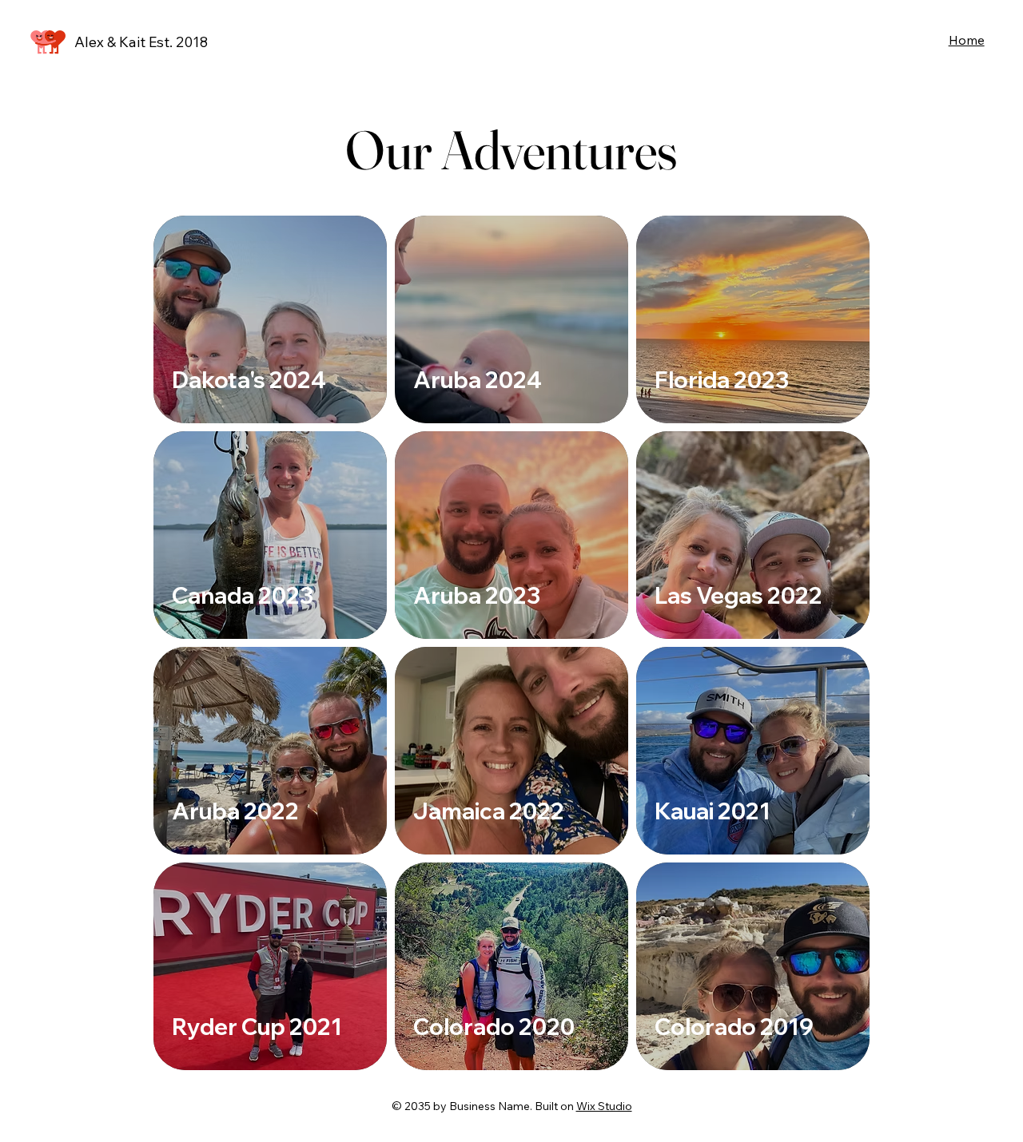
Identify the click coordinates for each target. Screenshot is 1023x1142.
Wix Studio (604, 1106)
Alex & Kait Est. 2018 (141, 42)
